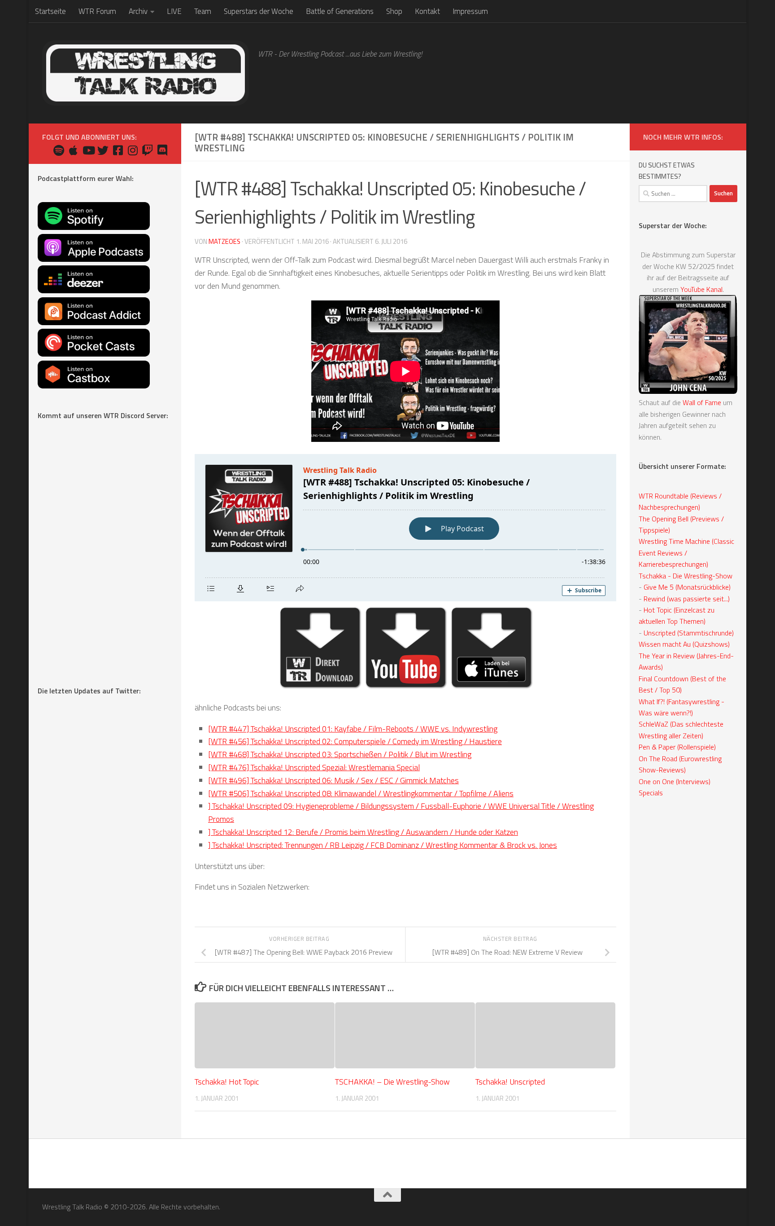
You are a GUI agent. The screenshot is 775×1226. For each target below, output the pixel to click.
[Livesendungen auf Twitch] (147, 150)
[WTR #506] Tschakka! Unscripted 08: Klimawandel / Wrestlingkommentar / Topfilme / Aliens (361, 793)
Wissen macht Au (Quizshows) (684, 644)
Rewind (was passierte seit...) (687, 598)
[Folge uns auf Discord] (162, 150)
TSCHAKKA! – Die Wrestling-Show (392, 1082)
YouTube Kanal (701, 289)
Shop (394, 11)
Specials (651, 792)
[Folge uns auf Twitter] (103, 150)
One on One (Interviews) (674, 781)
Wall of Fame (702, 402)
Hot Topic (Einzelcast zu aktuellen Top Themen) (676, 615)
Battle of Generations (340, 11)
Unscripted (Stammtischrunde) (689, 632)
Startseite (50, 11)
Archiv (138, 11)
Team (202, 11)
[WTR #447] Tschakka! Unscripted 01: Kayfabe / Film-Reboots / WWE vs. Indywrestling (352, 729)
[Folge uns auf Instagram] (132, 150)
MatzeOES (224, 241)
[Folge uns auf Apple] (73, 150)
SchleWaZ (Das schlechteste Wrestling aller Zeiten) (681, 730)
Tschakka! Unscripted (510, 1082)
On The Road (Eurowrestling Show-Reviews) (680, 764)
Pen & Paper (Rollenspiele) (677, 746)
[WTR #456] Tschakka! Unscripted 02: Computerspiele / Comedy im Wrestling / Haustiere (355, 741)
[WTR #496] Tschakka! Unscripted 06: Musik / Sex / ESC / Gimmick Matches (333, 780)
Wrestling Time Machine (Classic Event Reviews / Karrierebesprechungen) (686, 552)
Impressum (470, 11)
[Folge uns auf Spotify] (58, 150)
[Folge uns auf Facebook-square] (117, 150)
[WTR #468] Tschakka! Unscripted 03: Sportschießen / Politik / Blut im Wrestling (339, 754)
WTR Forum (97, 11)
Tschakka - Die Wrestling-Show (685, 575)
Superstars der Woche (258, 11)
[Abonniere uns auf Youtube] (88, 150)
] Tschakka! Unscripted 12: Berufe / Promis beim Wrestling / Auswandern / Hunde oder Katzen (363, 832)
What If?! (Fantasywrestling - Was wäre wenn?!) (681, 707)
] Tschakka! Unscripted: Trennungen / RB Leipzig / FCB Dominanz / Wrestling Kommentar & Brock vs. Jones (382, 845)
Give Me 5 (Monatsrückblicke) (687, 587)
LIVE (174, 11)
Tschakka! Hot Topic (227, 1082)
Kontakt (427, 11)
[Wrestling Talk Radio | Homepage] (145, 73)
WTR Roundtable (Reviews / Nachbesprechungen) (680, 501)
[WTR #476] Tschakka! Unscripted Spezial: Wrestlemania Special (314, 767)
